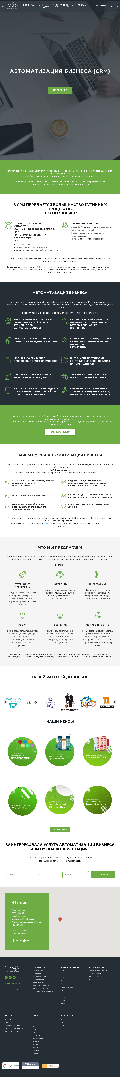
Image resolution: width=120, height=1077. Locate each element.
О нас (67, 7)
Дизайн (47, 7)
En (112, 6)
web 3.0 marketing (60, 5)
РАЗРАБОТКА (28, 5)
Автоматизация (79, 5)
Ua (116, 6)
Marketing (43, 5)
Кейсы (58, 7)
